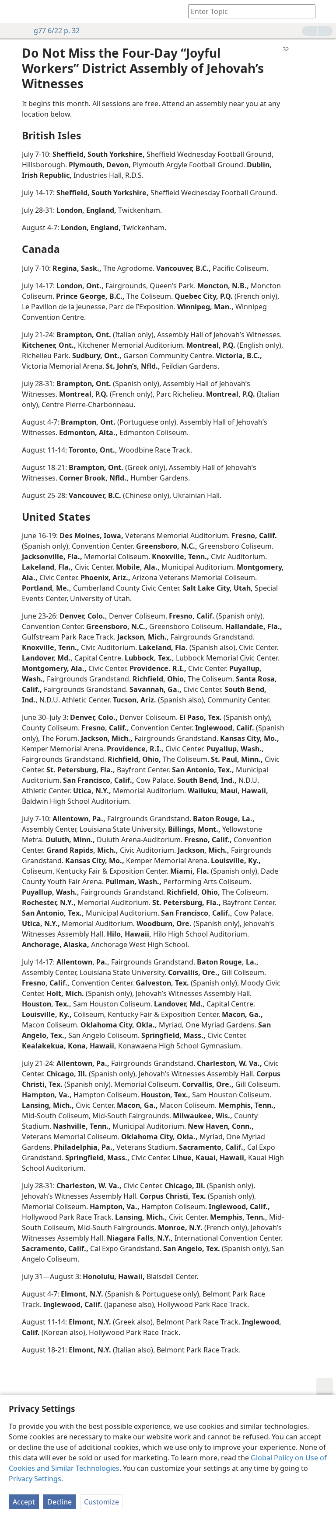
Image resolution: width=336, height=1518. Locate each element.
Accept (24, 1502)
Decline (59, 1502)
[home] (13, 11)
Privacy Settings (35, 1478)
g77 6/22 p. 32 (57, 30)
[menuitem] (13, 11)
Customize (101, 1502)
